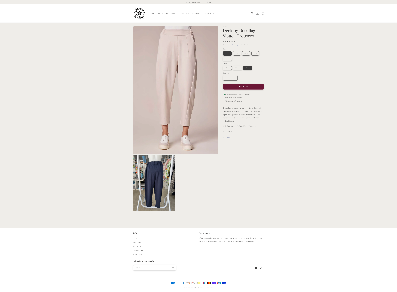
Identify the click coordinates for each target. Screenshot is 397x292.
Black (237, 68)
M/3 (246, 53)
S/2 (237, 53)
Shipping (235, 45)
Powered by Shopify (208, 287)
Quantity (226, 73)
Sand (247, 68)
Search (135, 238)
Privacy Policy (138, 254)
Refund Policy (138, 246)
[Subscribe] (173, 267)
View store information (233, 101)
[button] (175, 13)
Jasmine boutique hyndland (195, 287)
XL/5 (227, 58)
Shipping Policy (138, 250)
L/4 (255, 53)
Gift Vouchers (138, 242)
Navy (227, 68)
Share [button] (228, 137)
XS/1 (227, 53)
